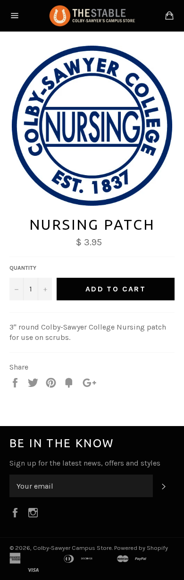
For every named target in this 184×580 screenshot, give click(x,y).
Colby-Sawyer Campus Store (72, 547)
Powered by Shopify (141, 547)
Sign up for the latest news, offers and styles (84, 463)
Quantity (22, 268)
